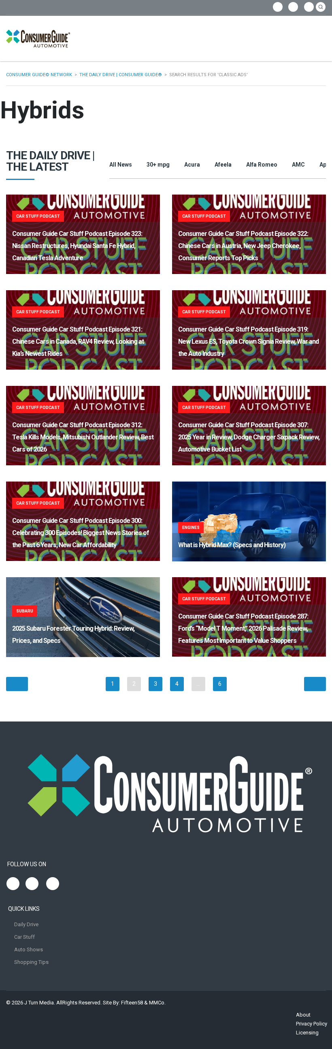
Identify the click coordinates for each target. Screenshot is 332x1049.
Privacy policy (311, 1024)
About (303, 1015)
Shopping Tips (31, 962)
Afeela (223, 164)
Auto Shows (28, 949)
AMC (298, 164)
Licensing (307, 1033)
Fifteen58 (132, 1003)
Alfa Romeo (261, 164)
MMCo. (157, 1003)
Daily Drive (26, 924)
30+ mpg (158, 164)
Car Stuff (24, 937)
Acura (192, 164)
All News (120, 164)
